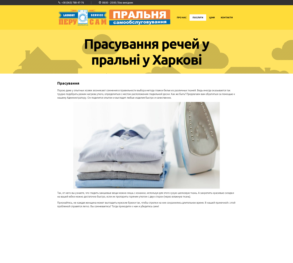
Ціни (212, 17)
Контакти (227, 17)
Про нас (181, 17)
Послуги (198, 17)
